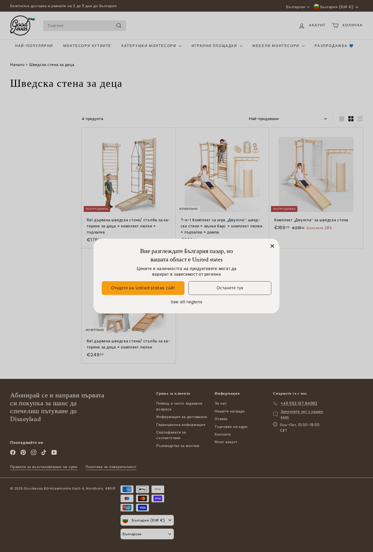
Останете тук (230, 288)
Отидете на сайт (143, 288)
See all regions (186, 302)
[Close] (272, 246)
